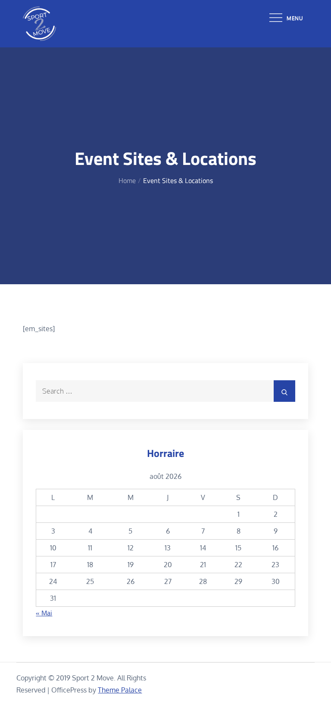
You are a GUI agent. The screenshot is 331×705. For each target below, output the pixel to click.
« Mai (44, 613)
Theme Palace (120, 690)
